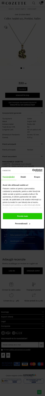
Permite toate (22, 216)
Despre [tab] (37, 177)
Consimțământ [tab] (9, 177)
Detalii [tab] (23, 177)
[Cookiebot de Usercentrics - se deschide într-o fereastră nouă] (32, 170)
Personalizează (21, 224)
